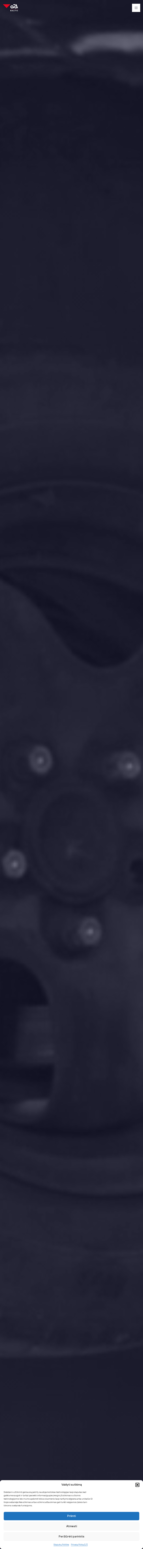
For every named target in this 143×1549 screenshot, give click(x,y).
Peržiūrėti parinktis (71, 1536)
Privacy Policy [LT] (79, 1544)
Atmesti (71, 1526)
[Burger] (136, 8)
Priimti (71, 1516)
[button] (137, 1485)
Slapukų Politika (61, 1544)
